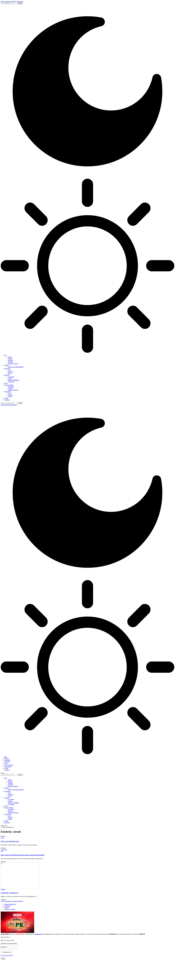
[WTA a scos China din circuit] (3, 836)
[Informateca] (9, 405)
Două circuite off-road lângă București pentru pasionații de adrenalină (22, 855)
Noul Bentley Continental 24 (9, 893)
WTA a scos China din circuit (10, 841)
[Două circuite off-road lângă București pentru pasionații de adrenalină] (4, 849)
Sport (2, 838)
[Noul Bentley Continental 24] (20, 887)
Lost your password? (7, 955)
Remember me (7, 952)
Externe (3, 889)
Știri (2, 851)
